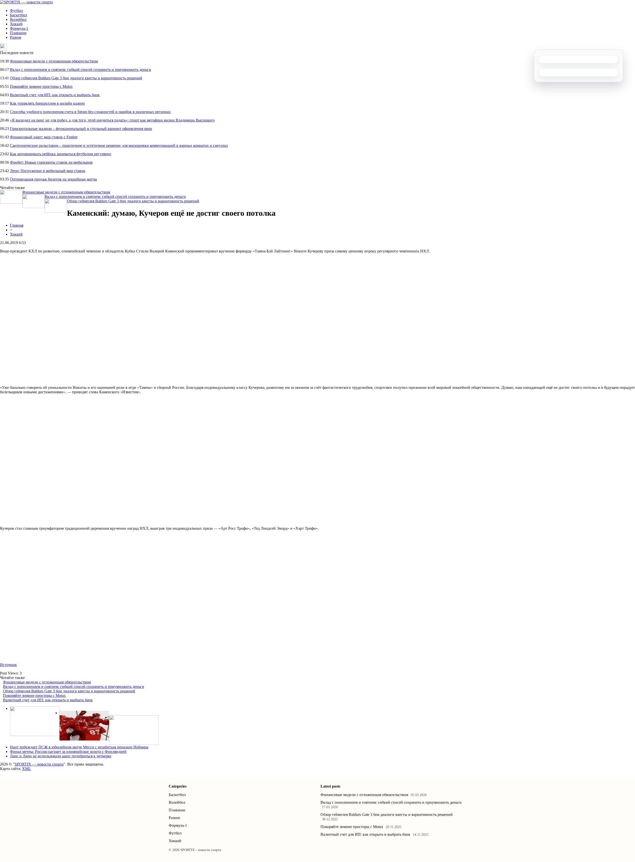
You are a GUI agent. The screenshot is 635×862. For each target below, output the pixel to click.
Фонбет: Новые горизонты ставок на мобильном (51, 162)
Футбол (16, 10)
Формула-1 (19, 28)
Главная (16, 225)
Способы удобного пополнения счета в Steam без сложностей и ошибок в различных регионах (90, 112)
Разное (15, 37)
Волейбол (18, 19)
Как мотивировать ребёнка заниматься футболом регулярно (60, 154)
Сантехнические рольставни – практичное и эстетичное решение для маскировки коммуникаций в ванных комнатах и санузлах (119, 145)
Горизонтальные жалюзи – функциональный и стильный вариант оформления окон (81, 128)
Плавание (18, 33)
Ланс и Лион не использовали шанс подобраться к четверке (60, 756)
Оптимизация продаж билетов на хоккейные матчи (53, 179)
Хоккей (16, 24)
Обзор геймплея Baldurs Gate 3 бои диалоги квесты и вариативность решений (76, 78)
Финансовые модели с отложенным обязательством (54, 61)
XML (26, 769)
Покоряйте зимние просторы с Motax (41, 86)
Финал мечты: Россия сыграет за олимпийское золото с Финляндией (68, 751)
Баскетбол (18, 15)
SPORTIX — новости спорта (39, 764)
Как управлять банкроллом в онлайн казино (47, 103)
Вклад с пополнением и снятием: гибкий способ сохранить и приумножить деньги (80, 69)
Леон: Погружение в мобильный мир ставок (47, 171)
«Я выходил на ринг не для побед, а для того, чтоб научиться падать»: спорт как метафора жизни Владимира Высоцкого (112, 120)
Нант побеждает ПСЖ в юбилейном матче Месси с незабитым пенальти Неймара (79, 747)
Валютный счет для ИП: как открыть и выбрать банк (55, 95)
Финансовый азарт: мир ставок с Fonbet (43, 137)
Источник (8, 665)
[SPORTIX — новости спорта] (26, 2)
